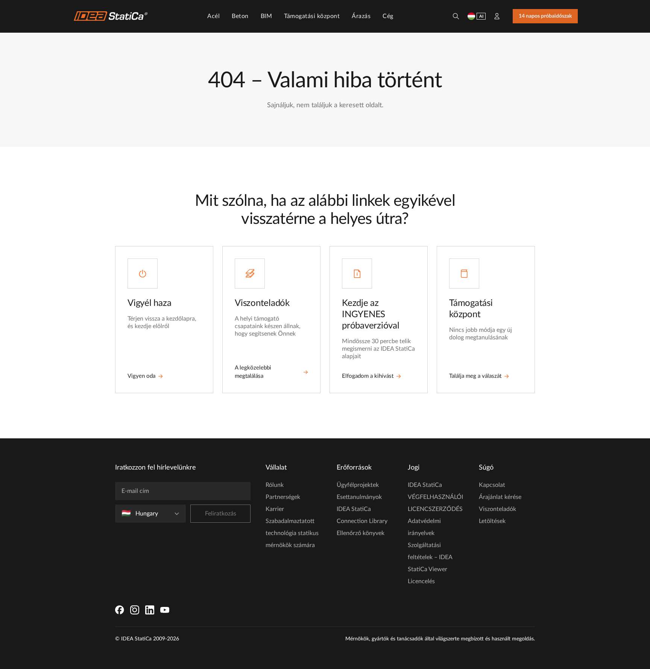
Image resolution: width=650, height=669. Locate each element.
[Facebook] (119, 609)
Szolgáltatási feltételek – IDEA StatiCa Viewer (430, 557)
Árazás (361, 16)
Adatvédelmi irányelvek (424, 527)
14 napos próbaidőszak (545, 16)
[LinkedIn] (149, 609)
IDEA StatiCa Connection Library (362, 515)
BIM (266, 16)
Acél (213, 16)
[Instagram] (134, 609)
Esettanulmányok (359, 497)
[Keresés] (456, 16)
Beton (240, 16)
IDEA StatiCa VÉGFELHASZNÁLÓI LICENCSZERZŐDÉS (435, 497)
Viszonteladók (497, 509)
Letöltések (492, 521)
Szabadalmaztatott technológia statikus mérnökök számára (292, 533)
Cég (388, 16)
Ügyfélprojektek (358, 485)
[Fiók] (497, 16)
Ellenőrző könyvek (360, 533)
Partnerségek (283, 497)
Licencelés (421, 581)
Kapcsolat (492, 485)
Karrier (275, 509)
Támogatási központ (312, 16)
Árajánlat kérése (500, 497)
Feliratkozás (220, 514)
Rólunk (275, 485)
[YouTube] (164, 609)
